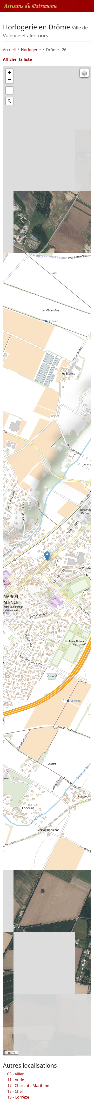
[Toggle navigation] (84, 6)
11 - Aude (15, 1079)
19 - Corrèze (18, 1097)
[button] (47, 556)
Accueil (9, 49)
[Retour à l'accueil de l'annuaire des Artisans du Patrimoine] (30, 6)
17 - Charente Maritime (28, 1085)
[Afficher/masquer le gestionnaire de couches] (84, 72)
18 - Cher (15, 1091)
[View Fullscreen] (9, 90)
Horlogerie (31, 49)
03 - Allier (15, 1074)
